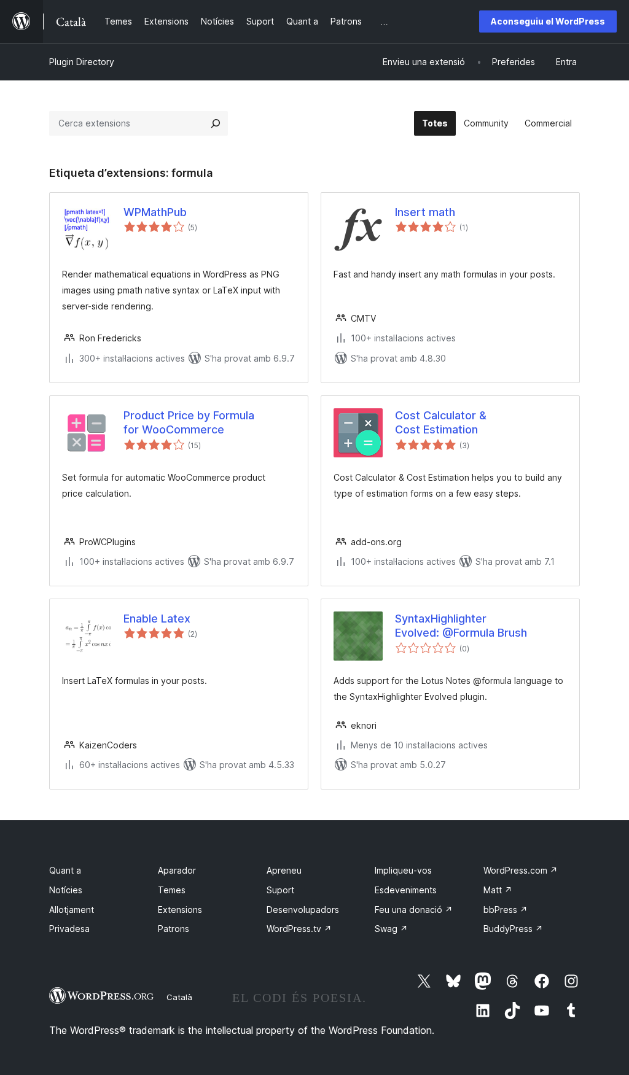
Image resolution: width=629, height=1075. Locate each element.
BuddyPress (513, 928)
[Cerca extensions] (215, 123)
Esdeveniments (406, 890)
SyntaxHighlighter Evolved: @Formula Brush (461, 625)
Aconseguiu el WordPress (548, 21)
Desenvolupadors (303, 909)
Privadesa (69, 928)
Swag (391, 928)
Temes (172, 890)
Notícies (65, 890)
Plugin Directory (81, 61)
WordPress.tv (299, 928)
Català (179, 997)
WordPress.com (520, 870)
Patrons (173, 928)
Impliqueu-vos (403, 870)
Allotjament (71, 909)
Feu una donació (414, 909)
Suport (280, 890)
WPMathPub (155, 212)
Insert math (425, 212)
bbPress (505, 909)
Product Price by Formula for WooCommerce (188, 422)
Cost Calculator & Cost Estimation (440, 422)
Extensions (180, 909)
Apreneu (284, 870)
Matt (497, 890)
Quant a (65, 870)
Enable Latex (156, 618)
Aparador (177, 870)
